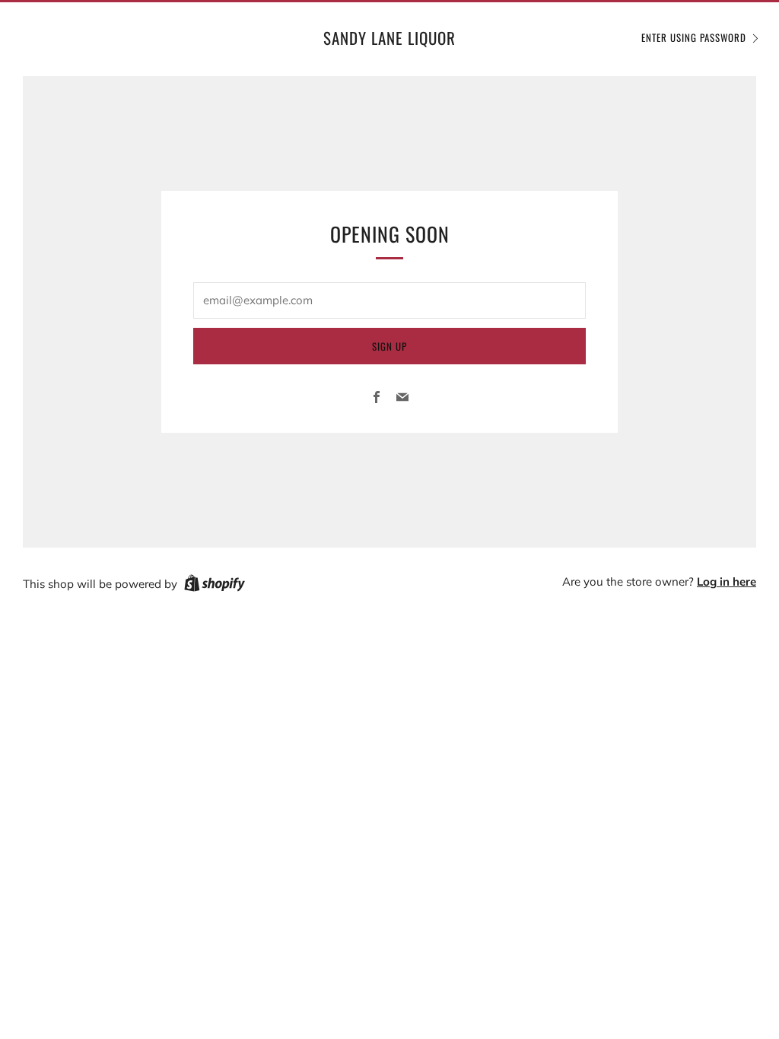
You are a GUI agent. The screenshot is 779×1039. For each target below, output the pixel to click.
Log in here (726, 581)
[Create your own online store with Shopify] (214, 585)
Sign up (389, 346)
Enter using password (693, 37)
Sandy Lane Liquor (389, 38)
